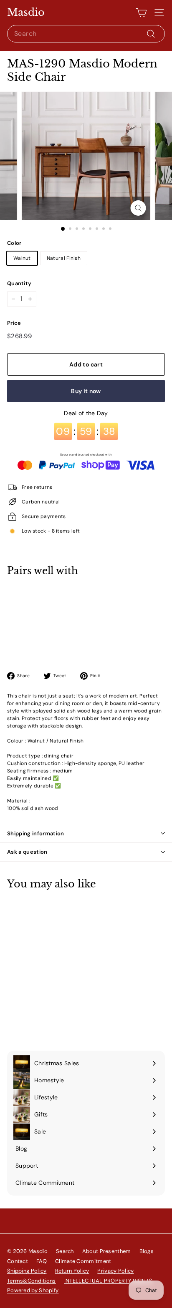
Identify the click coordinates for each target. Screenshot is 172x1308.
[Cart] (141, 12)
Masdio (26, 12)
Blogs (146, 1251)
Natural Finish (64, 258)
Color (14, 243)
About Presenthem (106, 1251)
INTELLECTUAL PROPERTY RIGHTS (108, 1280)
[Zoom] (138, 208)
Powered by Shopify (32, 1290)
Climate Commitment (83, 1261)
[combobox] (86, 33)
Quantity (19, 283)
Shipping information (35, 833)
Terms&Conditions (31, 1280)
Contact (17, 1261)
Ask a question (27, 851)
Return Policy (72, 1270)
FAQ (41, 1261)
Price (14, 322)
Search (65, 1251)
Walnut (22, 258)
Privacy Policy (115, 1270)
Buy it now (86, 391)
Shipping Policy (27, 1270)
